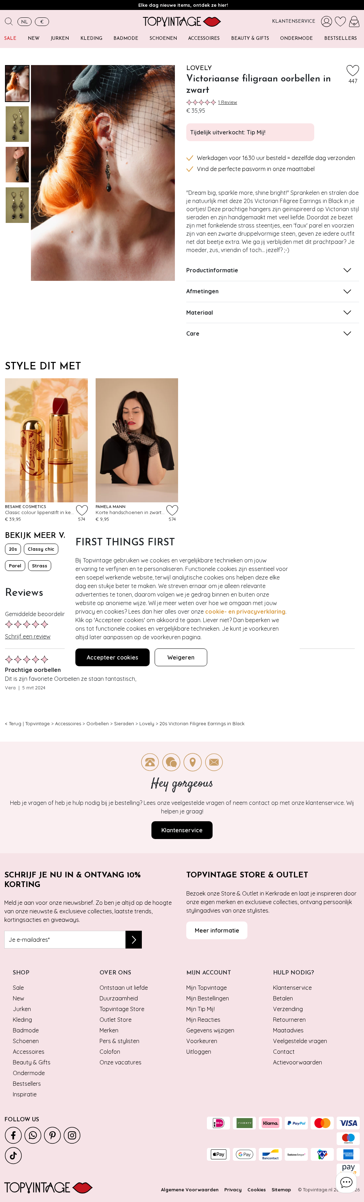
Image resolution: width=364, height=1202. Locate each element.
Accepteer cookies (112, 657)
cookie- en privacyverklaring (245, 611)
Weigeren (180, 657)
